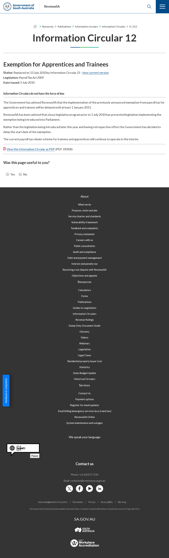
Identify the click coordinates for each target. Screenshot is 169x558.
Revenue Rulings (84, 319)
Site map (122, 502)
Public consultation (84, 245)
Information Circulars (84, 313)
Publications (64, 26)
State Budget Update (84, 373)
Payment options (84, 399)
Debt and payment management (84, 257)
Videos (84, 337)
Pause (35, 456)
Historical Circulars (84, 378)
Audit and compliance (84, 251)
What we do (84, 204)
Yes (12, 174)
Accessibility (107, 502)
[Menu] (162, 6)
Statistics (84, 367)
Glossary (84, 331)
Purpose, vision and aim (84, 210)
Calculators (84, 290)
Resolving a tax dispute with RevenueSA (84, 269)
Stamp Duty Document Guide (84, 325)
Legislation (84, 349)
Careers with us (84, 240)
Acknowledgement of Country (53, 502)
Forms (84, 295)
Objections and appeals (84, 275)
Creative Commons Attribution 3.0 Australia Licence (102, 509)
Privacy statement (84, 234)
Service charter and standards (84, 216)
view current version (95, 72)
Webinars (84, 343)
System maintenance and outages (84, 422)
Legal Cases (84, 355)
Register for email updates (84, 405)
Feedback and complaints (84, 228)
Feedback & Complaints (5, 390)
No (25, 174)
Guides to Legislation (84, 307)
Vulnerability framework (84, 222)
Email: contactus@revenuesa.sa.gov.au (84, 480)
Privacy (92, 502)
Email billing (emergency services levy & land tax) (84, 411)
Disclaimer (78, 502)
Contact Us (84, 393)
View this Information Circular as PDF (31, 149)
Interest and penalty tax (84, 263)
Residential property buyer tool (84, 361)
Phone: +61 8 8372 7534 (84, 474)
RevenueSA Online (84, 416)
